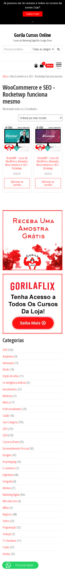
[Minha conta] (36, 65)
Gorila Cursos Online (32, 35)
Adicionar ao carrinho (17, 183)
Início (5, 76)
